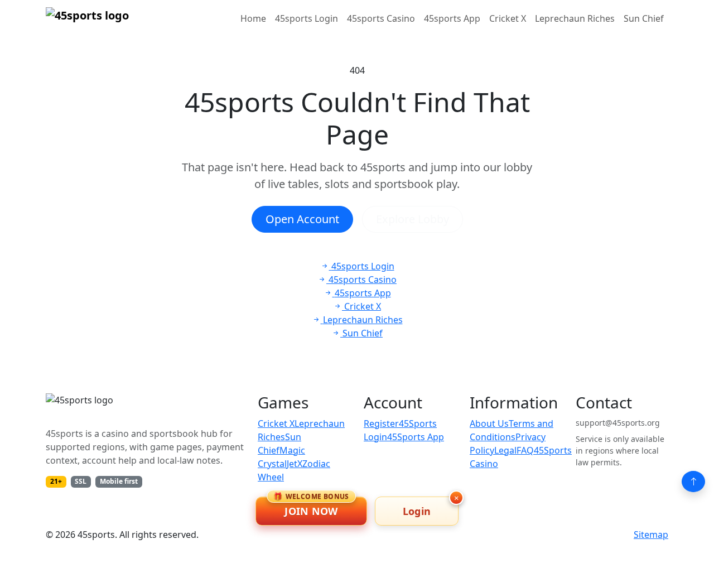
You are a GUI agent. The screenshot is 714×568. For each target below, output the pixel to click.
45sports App (452, 18)
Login (417, 511)
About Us (489, 423)
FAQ (525, 450)
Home (253, 18)
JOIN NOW (311, 507)
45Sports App (415, 437)
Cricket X (507, 18)
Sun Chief (644, 18)
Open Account (302, 219)
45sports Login (306, 18)
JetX (294, 464)
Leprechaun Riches (575, 18)
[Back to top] (693, 481)
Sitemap (651, 534)
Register (381, 423)
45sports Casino (381, 18)
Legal (505, 450)
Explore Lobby (412, 219)
